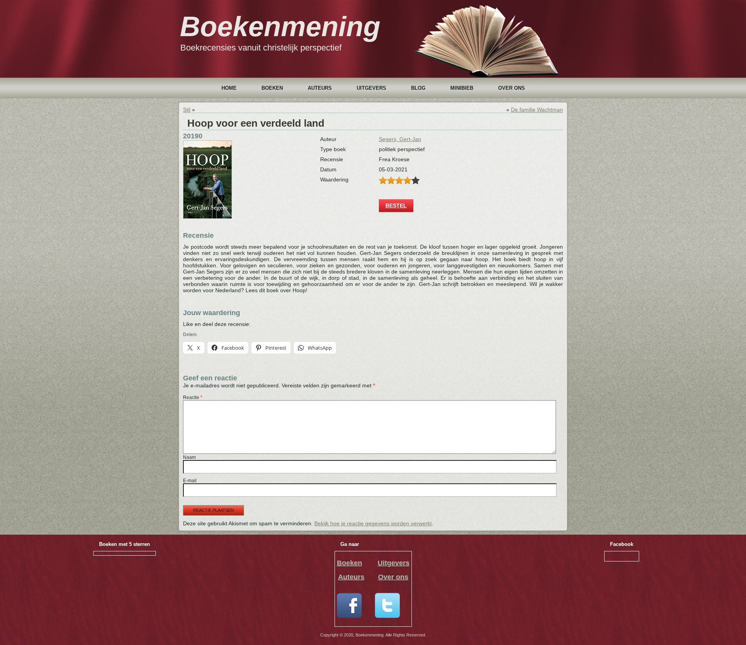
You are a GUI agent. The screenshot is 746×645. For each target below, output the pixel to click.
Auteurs (320, 88)
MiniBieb (461, 88)
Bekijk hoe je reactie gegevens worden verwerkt (373, 523)
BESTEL (396, 205)
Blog (418, 88)
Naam (189, 457)
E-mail (190, 480)
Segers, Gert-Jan (400, 139)
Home (229, 88)
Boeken (272, 88)
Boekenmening (280, 26)
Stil (186, 109)
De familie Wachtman (537, 109)
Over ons (511, 88)
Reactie (192, 397)
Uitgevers (371, 88)
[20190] (207, 217)
